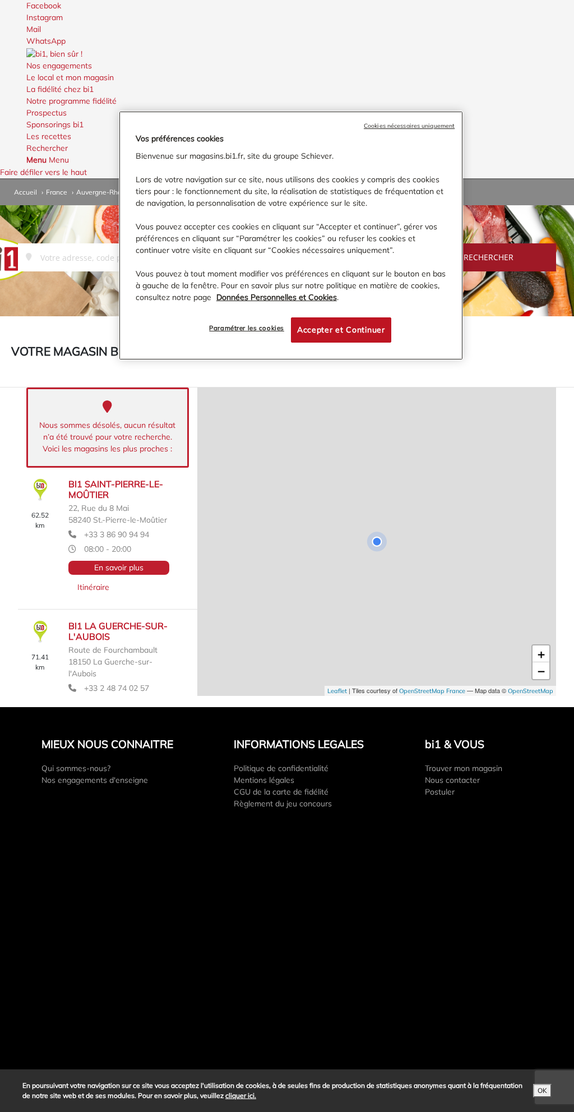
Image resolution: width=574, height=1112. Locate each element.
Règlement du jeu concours (283, 804)
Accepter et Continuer (341, 330)
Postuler (440, 792)
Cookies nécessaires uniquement (409, 126)
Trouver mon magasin (463, 768)
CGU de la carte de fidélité (281, 792)
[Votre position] (377, 542)
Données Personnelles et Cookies (276, 297)
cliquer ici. (240, 1095)
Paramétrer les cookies (246, 328)
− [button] (541, 671)
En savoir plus (119, 567)
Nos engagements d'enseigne (94, 780)
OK (542, 1090)
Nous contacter (452, 780)
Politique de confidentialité (281, 768)
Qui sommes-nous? (75, 768)
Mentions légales (264, 780)
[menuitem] (287, 72)
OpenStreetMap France (432, 691)
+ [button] (541, 654)
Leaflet (337, 691)
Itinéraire (93, 587)
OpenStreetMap (530, 691)
